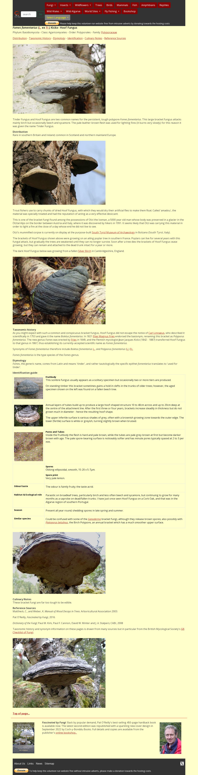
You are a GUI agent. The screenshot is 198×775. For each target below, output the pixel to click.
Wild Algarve (73, 11)
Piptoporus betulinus (57, 522)
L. (40, 27)
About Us (19, 763)
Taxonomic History (40, 38)
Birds (109, 5)
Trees (98, 5)
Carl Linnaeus (156, 333)
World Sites (92, 11)
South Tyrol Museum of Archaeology (113, 232)
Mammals (122, 5)
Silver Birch (84, 251)
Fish (134, 5)
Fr (131, 349)
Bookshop (130, 11)
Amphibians (148, 5)
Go (40, 14)
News (39, 763)
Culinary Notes (93, 38)
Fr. (47, 27)
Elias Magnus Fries (104, 336)
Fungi (50, 5)
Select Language (57, 17)
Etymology (59, 38)
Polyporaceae (109, 32)
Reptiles (164, 5)
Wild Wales (53, 11)
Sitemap (49, 763)
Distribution (20, 38)
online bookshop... (66, 732)
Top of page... (21, 713)
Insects (64, 5)
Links (30, 763)
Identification (75, 38)
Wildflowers (82, 5)
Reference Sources (115, 38)
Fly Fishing (111, 11)
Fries (74, 339)
